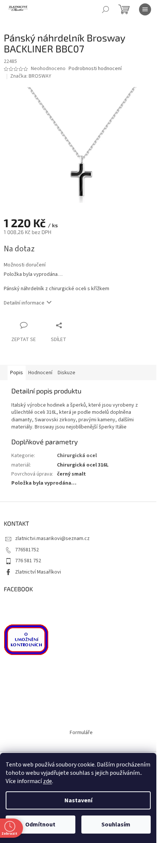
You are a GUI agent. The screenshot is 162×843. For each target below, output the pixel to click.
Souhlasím (115, 824)
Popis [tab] (16, 372)
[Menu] (145, 9)
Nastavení (78, 800)
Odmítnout (40, 824)
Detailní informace (24, 303)
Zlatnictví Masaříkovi (38, 572)
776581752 (27, 550)
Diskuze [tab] (66, 372)
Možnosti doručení (25, 265)
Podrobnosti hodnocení (95, 68)
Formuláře (81, 732)
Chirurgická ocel (77, 455)
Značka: (30, 76)
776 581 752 (28, 561)
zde (47, 781)
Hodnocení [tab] (40, 372)
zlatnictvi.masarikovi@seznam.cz (52, 538)
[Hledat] (105, 9)
